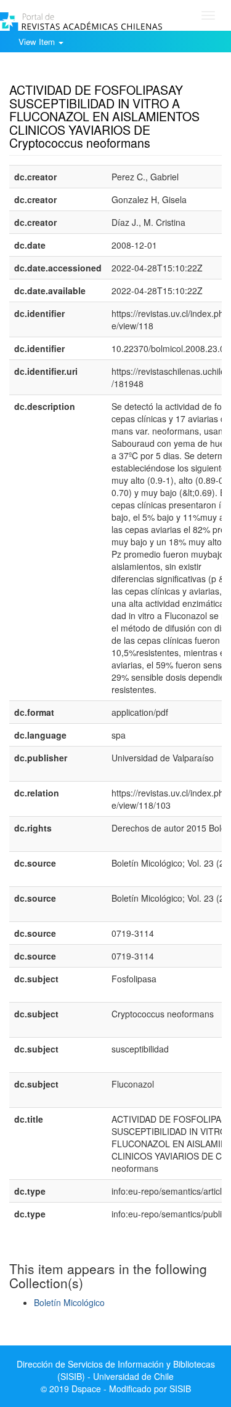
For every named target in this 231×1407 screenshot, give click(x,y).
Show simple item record (57, 71)
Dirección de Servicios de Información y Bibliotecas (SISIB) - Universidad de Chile (116, 1370)
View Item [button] (37, 41)
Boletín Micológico (69, 1302)
